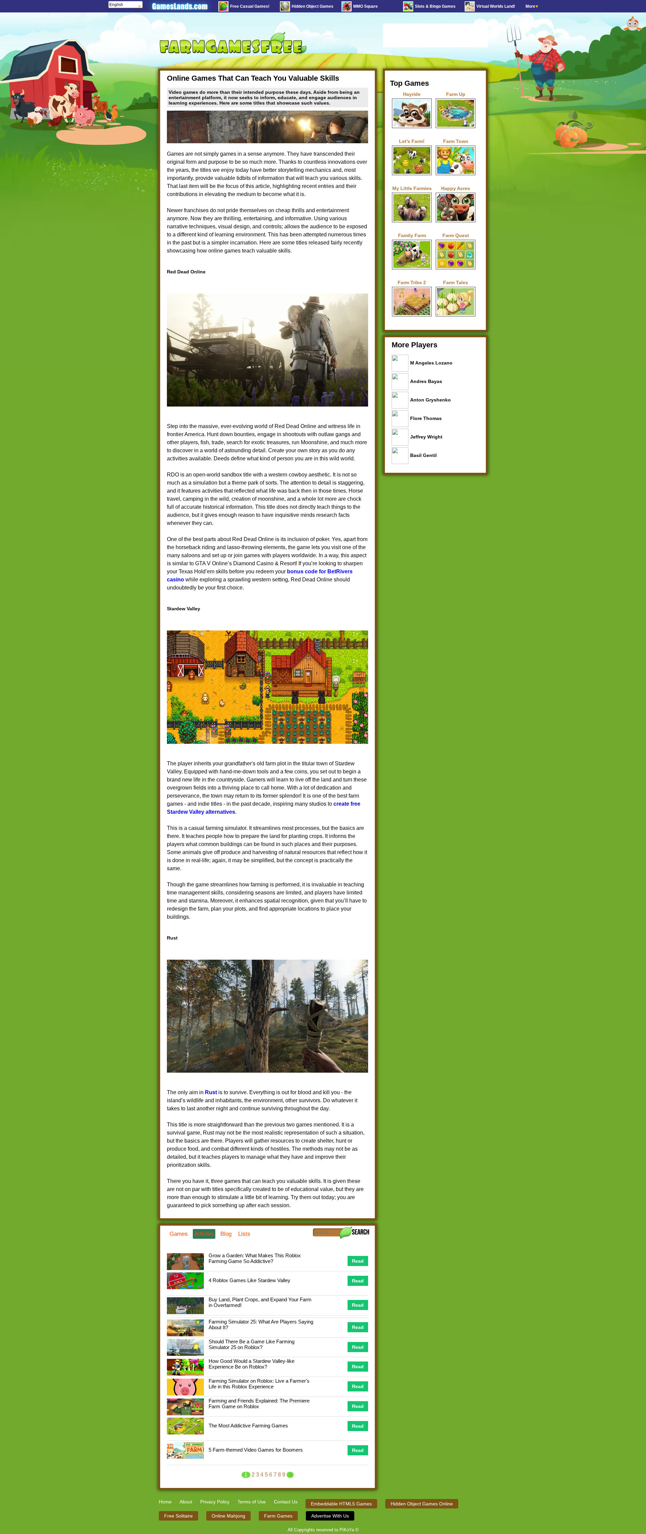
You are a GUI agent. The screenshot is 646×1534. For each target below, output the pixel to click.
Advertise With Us (330, 1516)
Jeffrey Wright (426, 436)
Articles (204, 1234)
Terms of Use (252, 1501)
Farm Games (278, 1516)
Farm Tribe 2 (412, 282)
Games (179, 1234)
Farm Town (455, 141)
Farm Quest (455, 235)
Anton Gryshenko (430, 399)
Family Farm (412, 235)
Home (165, 1501)
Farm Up (455, 94)
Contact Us (285, 1501)
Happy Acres (455, 188)
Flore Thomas (426, 418)
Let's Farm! (412, 141)
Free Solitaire (178, 1516)
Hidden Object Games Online (422, 1503)
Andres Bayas (426, 381)
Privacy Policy (214, 1501)
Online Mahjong (228, 1516)
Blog (225, 1234)
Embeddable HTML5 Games (341, 1503)
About (186, 1501)
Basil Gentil (423, 455)
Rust (211, 1092)
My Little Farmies (412, 188)
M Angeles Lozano (431, 363)
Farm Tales (455, 282)
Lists (244, 1234)
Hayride (412, 94)
